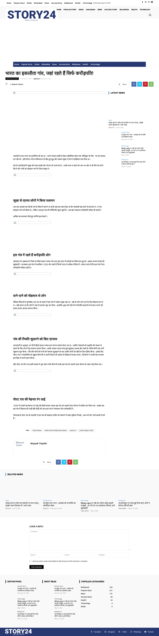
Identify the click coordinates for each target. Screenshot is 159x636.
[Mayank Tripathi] (7, 84)
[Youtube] (152, 2)
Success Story (125, 132)
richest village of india (86, 430)
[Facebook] (142, 2)
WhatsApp (137, 632)
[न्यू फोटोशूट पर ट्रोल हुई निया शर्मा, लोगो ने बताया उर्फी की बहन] (114, 164)
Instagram (111, 632)
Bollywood (124, 159)
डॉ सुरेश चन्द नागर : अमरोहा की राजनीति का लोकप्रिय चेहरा (26, 589)
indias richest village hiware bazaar (56, 430)
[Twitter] (148, 2)
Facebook (97, 632)
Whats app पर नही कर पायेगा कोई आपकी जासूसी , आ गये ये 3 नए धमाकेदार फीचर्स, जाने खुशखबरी (133, 150)
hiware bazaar (37, 430)
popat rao (73, 430)
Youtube (151, 632)
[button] (150, 14)
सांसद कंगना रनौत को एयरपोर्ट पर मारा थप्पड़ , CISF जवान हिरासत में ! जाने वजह (126, 124)
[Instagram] (145, 2)
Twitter (124, 632)
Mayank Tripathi (17, 84)
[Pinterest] (145, 84)
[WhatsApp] (151, 84)
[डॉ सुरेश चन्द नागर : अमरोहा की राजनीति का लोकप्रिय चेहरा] (114, 137)
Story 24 (111, 127)
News (110, 120)
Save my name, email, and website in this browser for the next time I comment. (60, 561)
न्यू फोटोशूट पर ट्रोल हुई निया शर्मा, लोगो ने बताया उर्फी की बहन (133, 163)
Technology (125, 146)
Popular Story (12, 78)
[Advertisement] (79, 43)
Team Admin (85, 511)
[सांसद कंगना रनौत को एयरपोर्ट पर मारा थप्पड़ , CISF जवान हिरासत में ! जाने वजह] (127, 107)
